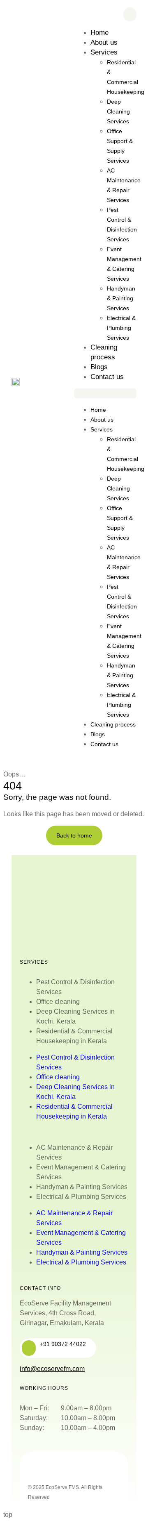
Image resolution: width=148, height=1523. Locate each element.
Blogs (99, 367)
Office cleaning (58, 1001)
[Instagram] (72, 1469)
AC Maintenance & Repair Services (124, 185)
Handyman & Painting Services (121, 298)
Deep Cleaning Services (118, 111)
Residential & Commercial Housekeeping (125, 77)
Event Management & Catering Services (124, 264)
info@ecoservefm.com (52, 1368)
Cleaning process (113, 724)
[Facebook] (50, 1469)
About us (104, 42)
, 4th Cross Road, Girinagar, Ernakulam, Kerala (65, 1313)
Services (104, 52)
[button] (105, 393)
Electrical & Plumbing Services (121, 328)
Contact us (107, 377)
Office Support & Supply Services (120, 146)
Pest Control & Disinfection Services (122, 225)
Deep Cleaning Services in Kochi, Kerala (75, 1016)
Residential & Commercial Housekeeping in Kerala (74, 1036)
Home (99, 32)
